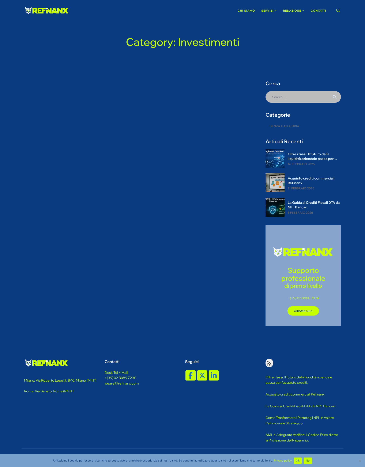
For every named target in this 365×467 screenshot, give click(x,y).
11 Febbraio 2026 (301, 188)
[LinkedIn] (214, 375)
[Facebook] (190, 375)
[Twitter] (202, 375)
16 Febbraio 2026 (301, 164)
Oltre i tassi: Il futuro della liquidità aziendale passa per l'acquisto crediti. (299, 380)
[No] (360, 461)
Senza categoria (284, 126)
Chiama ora (303, 310)
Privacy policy (283, 460)
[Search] (338, 10)
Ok (298, 460)
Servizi (267, 10)
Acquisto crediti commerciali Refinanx (311, 180)
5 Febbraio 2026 (300, 212)
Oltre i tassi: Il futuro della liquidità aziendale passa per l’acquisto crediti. (311, 156)
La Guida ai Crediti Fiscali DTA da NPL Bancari (314, 204)
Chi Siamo (246, 10)
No (308, 460)
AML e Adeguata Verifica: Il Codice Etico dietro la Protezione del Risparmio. (302, 437)
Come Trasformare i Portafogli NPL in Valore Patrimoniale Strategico (300, 420)
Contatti (318, 10)
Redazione (292, 10)
